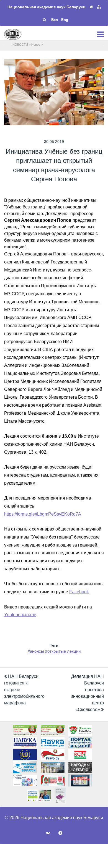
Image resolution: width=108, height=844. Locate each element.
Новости (37, 44)
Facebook (79, 591)
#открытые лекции (63, 651)
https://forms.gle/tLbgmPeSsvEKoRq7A (42, 514)
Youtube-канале (20, 614)
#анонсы (36, 651)
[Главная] (91, 7)
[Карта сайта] (99, 7)
